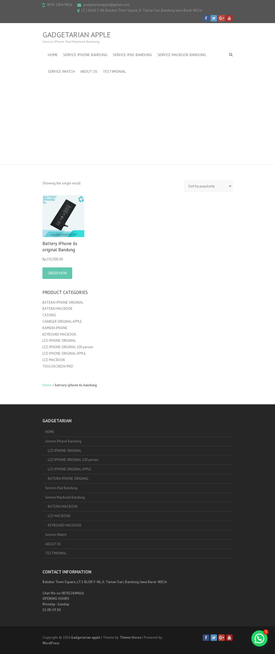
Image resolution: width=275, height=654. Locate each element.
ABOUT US (88, 71)
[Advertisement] (137, 120)
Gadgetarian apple (76, 34)
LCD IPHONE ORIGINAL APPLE (64, 353)
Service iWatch (61, 71)
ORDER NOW (57, 273)
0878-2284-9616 (59, 4)
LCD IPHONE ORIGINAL (59, 340)
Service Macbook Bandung (181, 54)
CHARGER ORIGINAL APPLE (62, 321)
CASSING (49, 315)
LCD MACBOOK (53, 360)
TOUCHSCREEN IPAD (57, 366)
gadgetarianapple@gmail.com (106, 4)
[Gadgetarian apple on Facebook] (206, 18)
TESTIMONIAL (114, 71)
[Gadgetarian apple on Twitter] (214, 18)
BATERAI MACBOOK (57, 308)
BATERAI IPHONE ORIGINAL (62, 302)
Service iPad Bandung (132, 54)
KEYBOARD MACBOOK (59, 334)
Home (47, 385)
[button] (259, 638)
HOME (53, 54)
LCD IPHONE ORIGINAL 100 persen (67, 347)
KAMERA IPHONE (54, 328)
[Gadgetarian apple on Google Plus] (221, 18)
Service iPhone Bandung (85, 54)
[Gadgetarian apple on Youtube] (229, 18)
